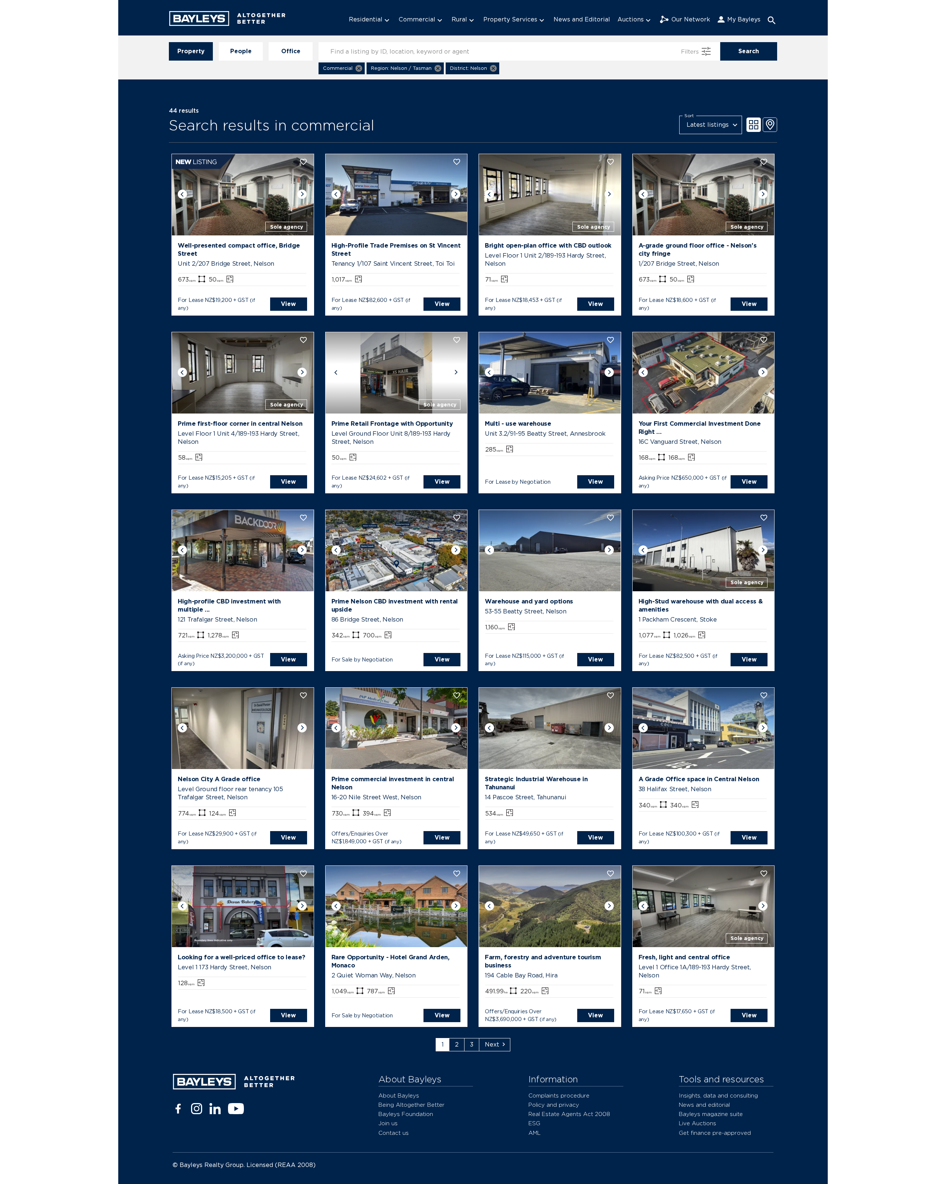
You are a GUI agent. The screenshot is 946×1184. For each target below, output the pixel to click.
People (241, 51)
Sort (689, 115)
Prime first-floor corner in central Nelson (240, 423)
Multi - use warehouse (518, 423)
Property (191, 51)
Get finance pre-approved (715, 1132)
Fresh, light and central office (684, 957)
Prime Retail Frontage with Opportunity (392, 423)
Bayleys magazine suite (711, 1113)
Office (290, 51)
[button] (342, 68)
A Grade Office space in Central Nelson (699, 779)
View (288, 303)
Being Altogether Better (411, 1104)
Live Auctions (697, 1123)
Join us (388, 1123)
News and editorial (704, 1104)
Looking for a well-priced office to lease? (241, 957)
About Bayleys (398, 1095)
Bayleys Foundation (405, 1113)
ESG (534, 1123)
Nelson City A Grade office (219, 779)
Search (748, 51)
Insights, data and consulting (718, 1095)
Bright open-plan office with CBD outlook (548, 245)
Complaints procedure (558, 1095)
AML (534, 1132)
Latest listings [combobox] (708, 124)
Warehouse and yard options (529, 601)
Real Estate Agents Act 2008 (569, 1113)
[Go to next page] (494, 1044)
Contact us (393, 1132)
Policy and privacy (553, 1104)
